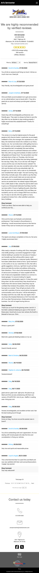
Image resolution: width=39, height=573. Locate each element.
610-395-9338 (19, 515)
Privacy (19, 568)
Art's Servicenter (8, 3)
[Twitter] (22, 547)
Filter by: (8, 62)
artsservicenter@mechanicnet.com (19, 527)
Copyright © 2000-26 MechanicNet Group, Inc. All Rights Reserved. (19, 571)
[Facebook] (17, 547)
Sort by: (26, 62)
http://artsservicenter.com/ (19, 44)
